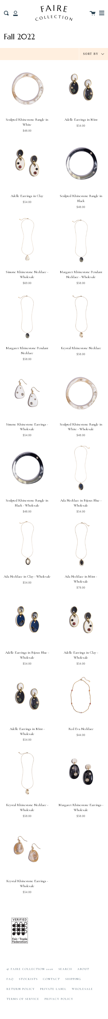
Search (65, 969)
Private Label (53, 989)
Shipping (73, 979)
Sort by (91, 53)
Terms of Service (23, 999)
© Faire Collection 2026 (30, 969)
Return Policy (21, 989)
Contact (51, 979)
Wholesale (82, 989)
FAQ (10, 979)
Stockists (28, 979)
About (83, 969)
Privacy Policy (59, 999)
